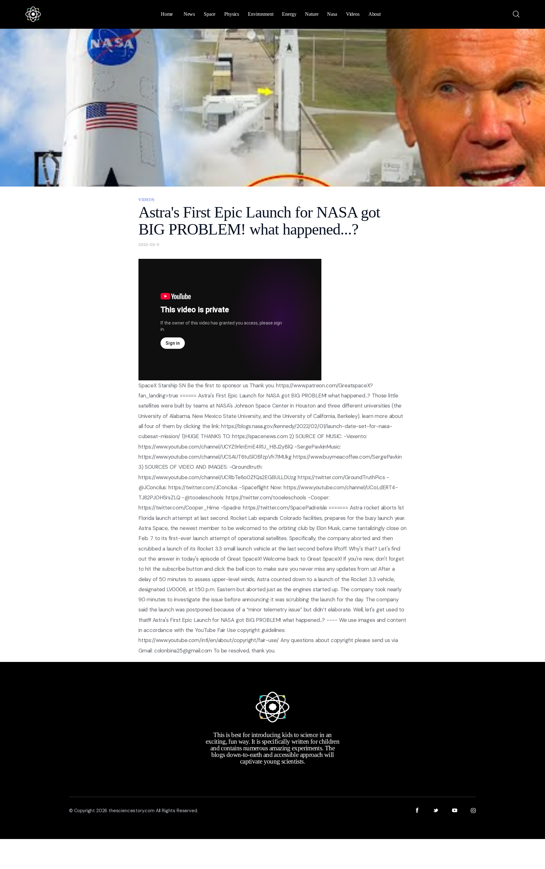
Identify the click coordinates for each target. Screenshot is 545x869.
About (374, 14)
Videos (146, 200)
